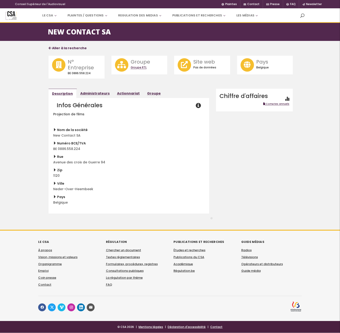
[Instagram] (71, 307)
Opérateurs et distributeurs (262, 264)
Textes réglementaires (123, 257)
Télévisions (249, 257)
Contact (44, 284)
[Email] (91, 307)
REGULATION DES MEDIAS (138, 15)
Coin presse (47, 277)
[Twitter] (52, 307)
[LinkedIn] (81, 307)
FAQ (109, 284)
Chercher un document (123, 250)
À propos (45, 250)
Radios (246, 250)
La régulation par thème (124, 277)
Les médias (245, 15)
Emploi (43, 271)
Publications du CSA (188, 257)
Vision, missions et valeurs (57, 257)
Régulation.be (184, 271)
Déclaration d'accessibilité (187, 327)
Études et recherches (189, 250)
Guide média (251, 271)
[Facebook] (42, 307)
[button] (302, 15)
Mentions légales (151, 327)
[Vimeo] (61, 307)
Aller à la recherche (69, 48)
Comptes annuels (277, 104)
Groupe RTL (139, 67)
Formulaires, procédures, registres (132, 264)
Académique (183, 264)
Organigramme (50, 264)
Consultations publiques (125, 271)
